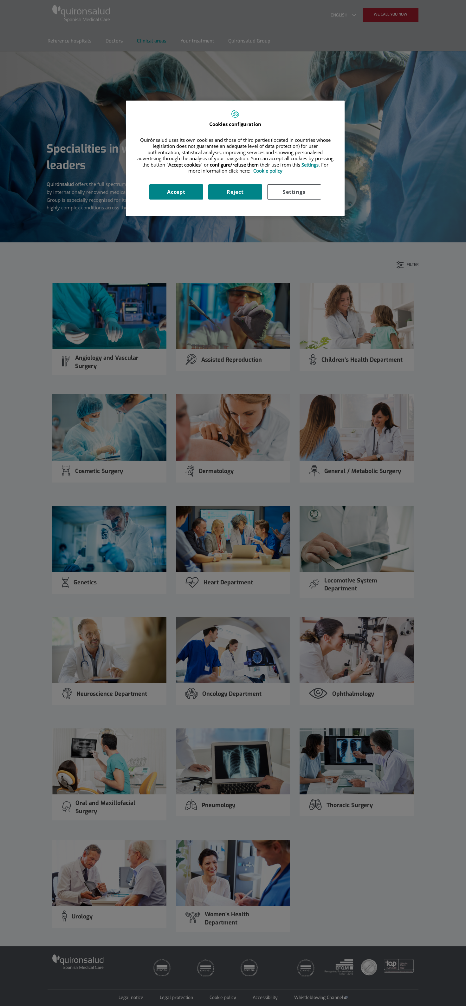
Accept (176, 191)
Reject (235, 191)
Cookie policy (267, 171)
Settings (294, 191)
